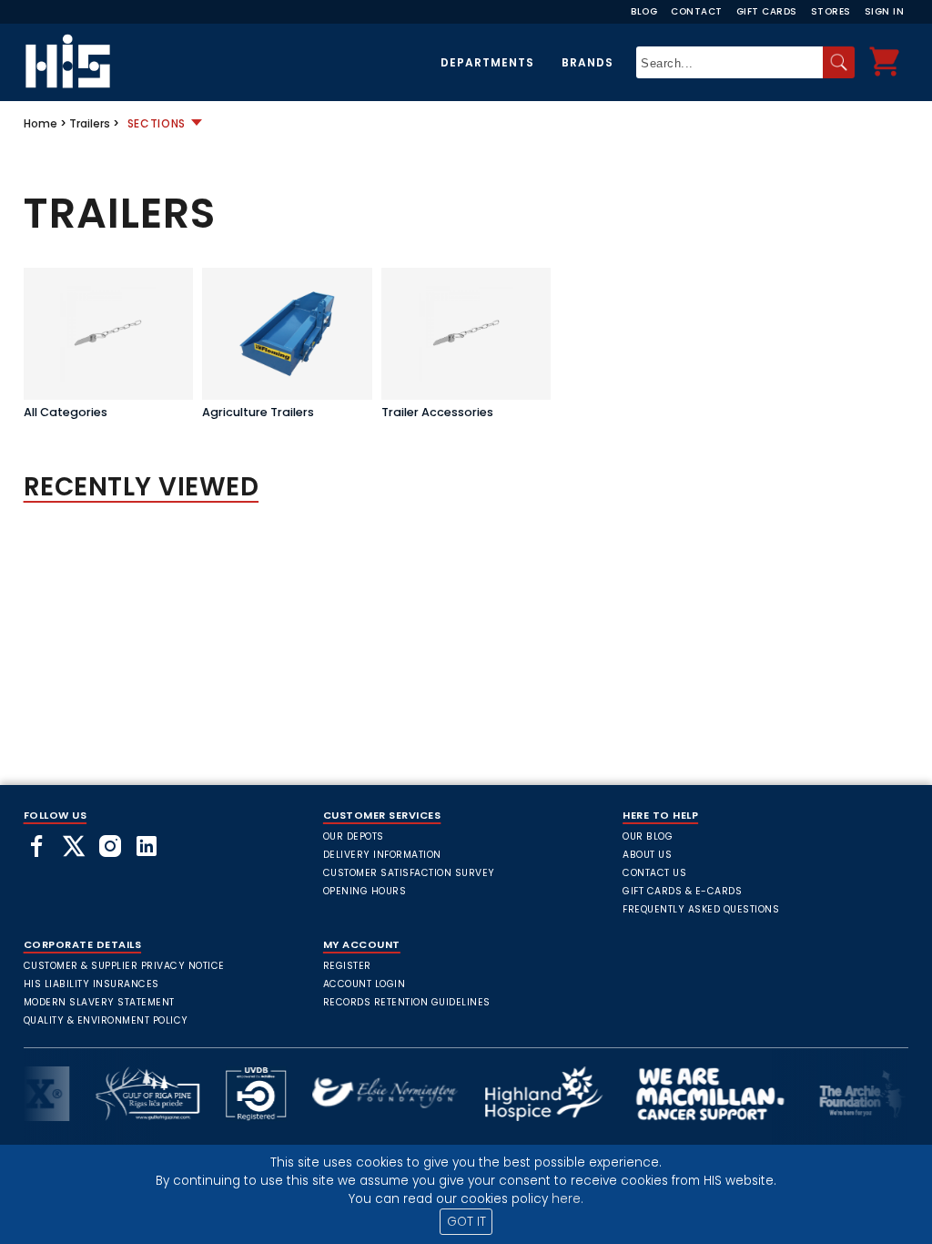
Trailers (89, 123)
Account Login (364, 984)
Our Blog (648, 836)
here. (567, 1199)
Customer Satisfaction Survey (409, 873)
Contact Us (654, 873)
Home (40, 123)
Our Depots (353, 836)
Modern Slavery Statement (99, 1002)
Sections (157, 123)
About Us (647, 855)
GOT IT (466, 1221)
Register (347, 966)
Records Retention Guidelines (407, 1002)
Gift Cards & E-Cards (682, 891)
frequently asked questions (701, 909)
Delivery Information (382, 855)
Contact (697, 11)
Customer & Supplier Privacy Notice (124, 966)
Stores (831, 11)
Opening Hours (365, 891)
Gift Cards (766, 11)
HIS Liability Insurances (91, 984)
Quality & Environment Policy (106, 1020)
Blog (644, 11)
